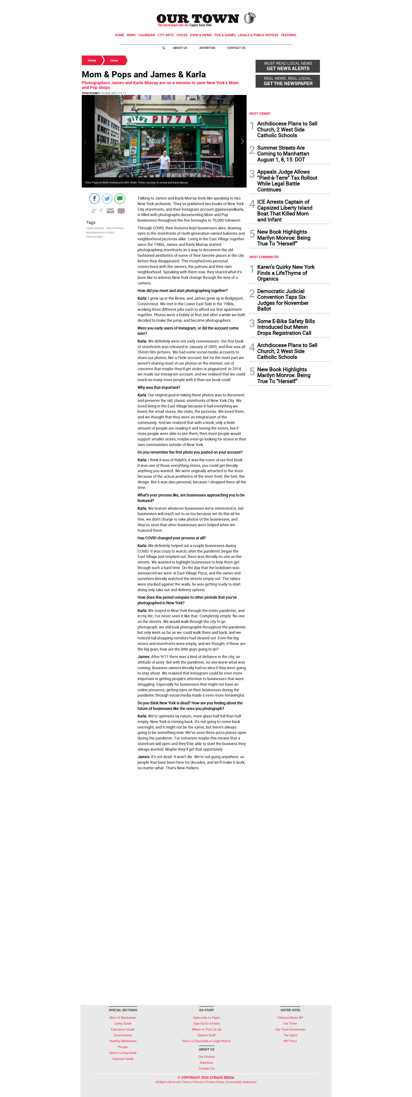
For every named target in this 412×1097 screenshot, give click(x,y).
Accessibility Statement (241, 1082)
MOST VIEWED (259, 113)
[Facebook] (94, 198)
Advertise (207, 48)
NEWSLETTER (296, 5)
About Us (180, 48)
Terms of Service (193, 1082)
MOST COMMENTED (264, 257)
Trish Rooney (91, 93)
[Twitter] (107, 198)
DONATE (320, 5)
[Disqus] (164, 830)
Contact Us (236, 48)
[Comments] (120, 198)
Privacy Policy (215, 1082)
